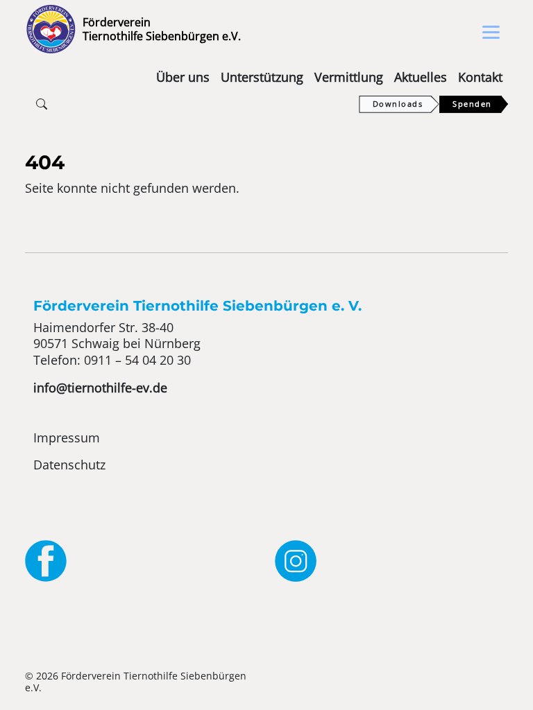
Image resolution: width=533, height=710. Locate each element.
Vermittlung (348, 77)
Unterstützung (262, 77)
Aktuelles (420, 77)
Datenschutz (69, 464)
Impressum (66, 437)
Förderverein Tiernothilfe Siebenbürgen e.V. (162, 29)
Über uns (183, 77)
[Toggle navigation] (491, 32)
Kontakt (480, 77)
